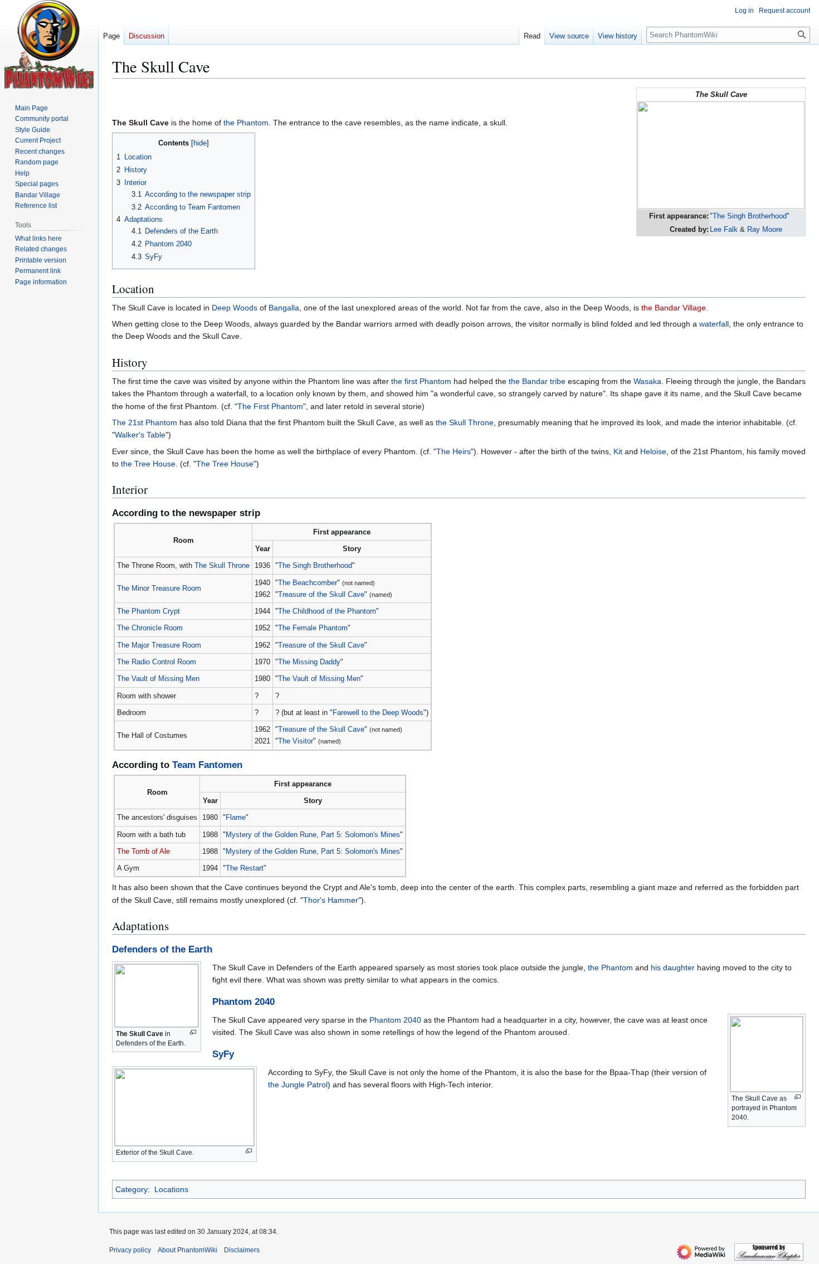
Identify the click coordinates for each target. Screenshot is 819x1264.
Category (131, 1189)
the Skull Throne (465, 422)
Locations (171, 1189)
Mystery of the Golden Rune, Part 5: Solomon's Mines (313, 834)
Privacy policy (130, 1250)
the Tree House (148, 463)
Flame (236, 817)
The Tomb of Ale (143, 851)
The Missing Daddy (309, 662)
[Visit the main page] (49, 44)
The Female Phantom (313, 628)
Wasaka (647, 381)
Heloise (653, 451)
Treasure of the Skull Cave (321, 594)
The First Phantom (270, 406)
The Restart (245, 868)
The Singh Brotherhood (750, 216)
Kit (617, 451)
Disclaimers (242, 1250)
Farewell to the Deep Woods (378, 712)
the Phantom (246, 122)
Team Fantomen (207, 765)
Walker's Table (140, 434)
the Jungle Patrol (298, 1084)
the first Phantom (421, 381)
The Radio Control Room (156, 662)
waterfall (714, 323)
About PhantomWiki (187, 1250)
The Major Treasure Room (159, 645)
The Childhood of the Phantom (327, 611)
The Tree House (225, 463)
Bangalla (284, 307)
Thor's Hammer (330, 900)
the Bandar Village (673, 307)
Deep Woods (234, 307)
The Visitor (295, 741)
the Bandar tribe (537, 381)
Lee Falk (724, 229)
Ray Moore (764, 229)
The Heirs (453, 451)
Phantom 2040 (243, 1001)
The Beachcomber (307, 582)
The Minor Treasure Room (159, 588)
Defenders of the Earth (162, 949)
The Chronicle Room (150, 628)
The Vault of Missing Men (158, 678)
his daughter (673, 967)
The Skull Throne (222, 565)
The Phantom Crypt (148, 611)
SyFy (223, 1054)
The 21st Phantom (144, 422)
